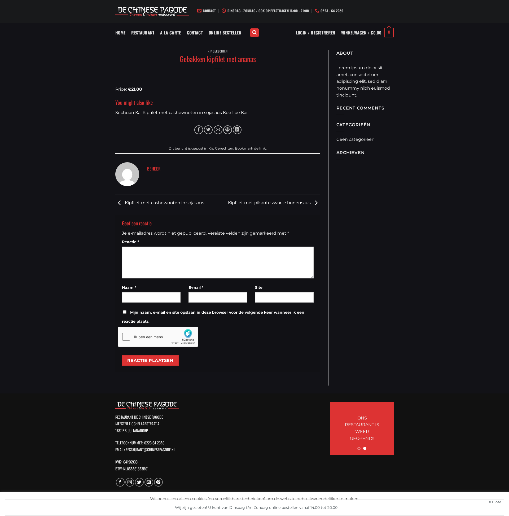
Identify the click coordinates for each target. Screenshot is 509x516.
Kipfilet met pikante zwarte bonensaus (270, 202)
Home (120, 32)
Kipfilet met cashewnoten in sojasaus (164, 202)
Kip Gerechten (217, 51)
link (262, 148)
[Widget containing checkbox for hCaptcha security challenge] (158, 337)
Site (258, 287)
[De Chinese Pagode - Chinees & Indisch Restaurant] (152, 11)
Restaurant (142, 32)
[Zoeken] (254, 32)
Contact (195, 32)
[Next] (385, 428)
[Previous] (338, 428)
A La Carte (170, 32)
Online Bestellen (225, 32)
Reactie (130, 241)
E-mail (195, 287)
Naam (129, 287)
